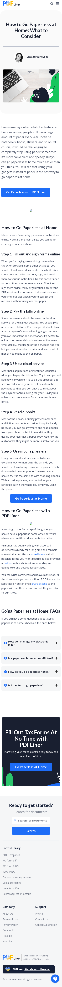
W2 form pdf (10, 860)
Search (31, 831)
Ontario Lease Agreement (17, 877)
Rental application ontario (17, 893)
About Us (8, 913)
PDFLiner (31, 969)
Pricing (39, 913)
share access (39, 583)
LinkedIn (7, 936)
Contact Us (41, 919)
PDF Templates (11, 855)
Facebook (8, 930)
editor (8, 563)
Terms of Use (10, 919)
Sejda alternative (12, 882)
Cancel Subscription (46, 924)
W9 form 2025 (11, 866)
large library (38, 554)
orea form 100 (11, 888)
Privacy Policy (10, 924)
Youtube (7, 941)
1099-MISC (9, 871)
